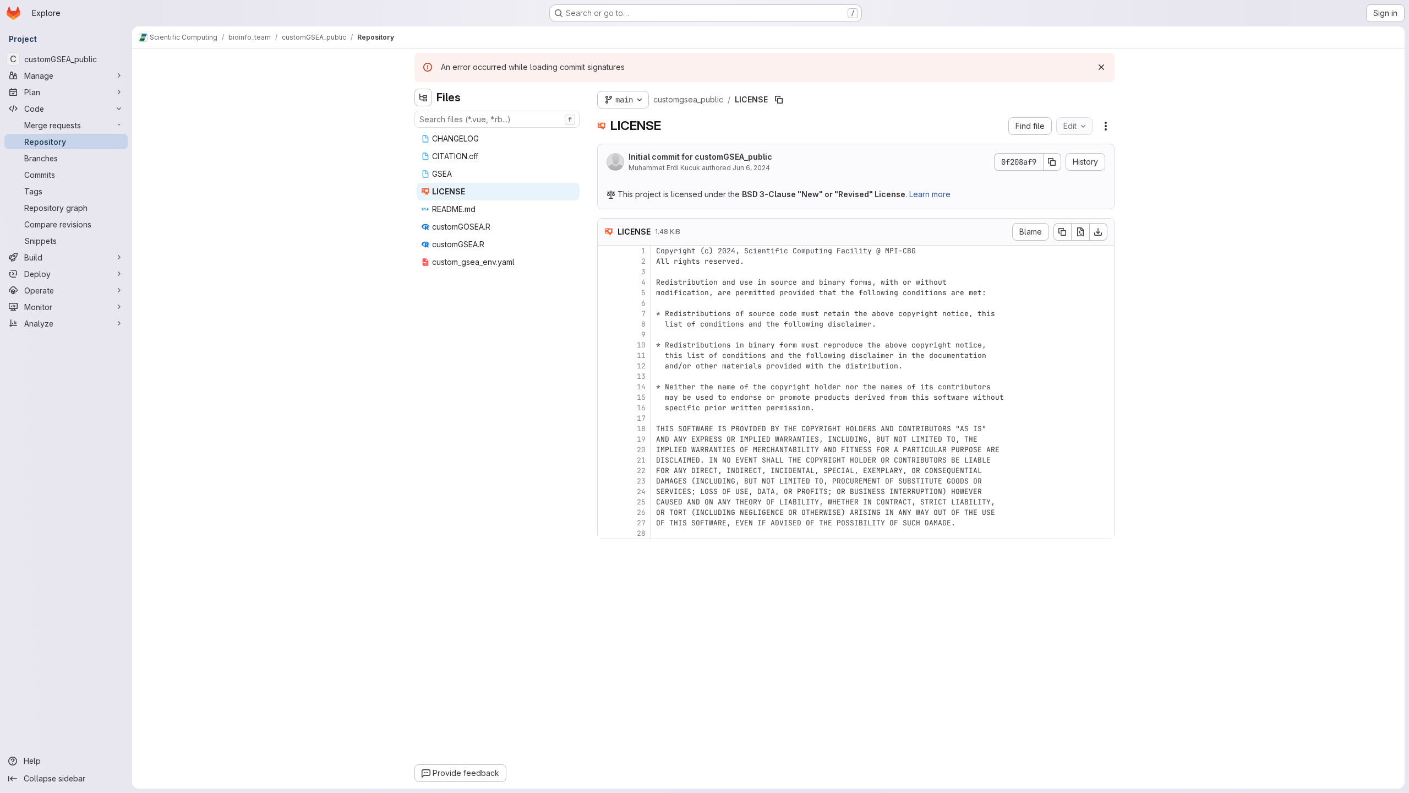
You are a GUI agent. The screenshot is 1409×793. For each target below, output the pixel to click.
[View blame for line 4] (607, 282)
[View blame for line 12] (607, 366)
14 (641, 387)
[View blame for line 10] (607, 345)
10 (641, 345)
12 (641, 366)
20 (641, 449)
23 (641, 481)
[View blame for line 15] (607, 397)
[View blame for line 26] (607, 512)
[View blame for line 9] (607, 334)
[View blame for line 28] (607, 533)
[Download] (1098, 232)
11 (641, 355)
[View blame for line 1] (607, 251)
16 (641, 407)
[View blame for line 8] (607, 324)
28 (641, 533)
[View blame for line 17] (607, 418)
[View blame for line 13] (607, 376)
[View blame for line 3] (607, 272)
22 (641, 470)
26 (641, 512)
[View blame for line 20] (607, 449)
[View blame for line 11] (607, 355)
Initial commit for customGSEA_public (700, 156)
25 (641, 502)
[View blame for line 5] (607, 292)
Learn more (930, 194)
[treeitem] (498, 139)
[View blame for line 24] (607, 491)
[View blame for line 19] (607, 439)
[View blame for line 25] (607, 502)
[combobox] (497, 119)
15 (641, 397)
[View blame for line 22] (607, 470)
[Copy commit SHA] (1052, 162)
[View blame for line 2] (607, 261)
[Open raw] (1080, 232)
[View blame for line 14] (607, 387)
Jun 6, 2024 (751, 168)
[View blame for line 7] (607, 313)
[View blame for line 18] (607, 428)
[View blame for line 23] (607, 481)
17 (641, 418)
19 (641, 439)
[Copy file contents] (1062, 232)
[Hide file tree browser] (423, 97)
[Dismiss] (1101, 67)
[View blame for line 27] (607, 523)
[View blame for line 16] (607, 408)
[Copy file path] (779, 99)
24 (641, 491)
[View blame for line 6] (607, 303)
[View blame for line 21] (607, 460)
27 (641, 523)
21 (641, 460)
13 (641, 376)
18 (641, 428)
